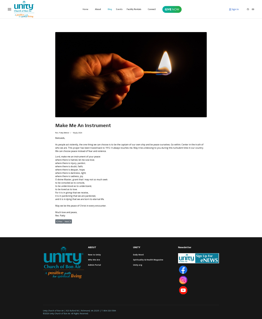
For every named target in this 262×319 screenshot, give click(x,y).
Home (85, 9)
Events (119, 9)
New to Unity (94, 254)
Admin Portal (94, 265)
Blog (110, 9)
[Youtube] (253, 9)
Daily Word (138, 254)
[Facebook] (248, 9)
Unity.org (137, 265)
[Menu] (9, 9)
